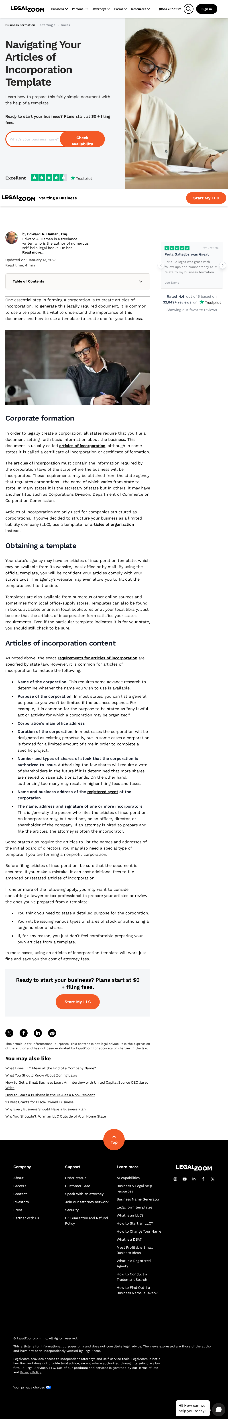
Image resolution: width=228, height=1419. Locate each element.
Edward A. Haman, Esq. (47, 234)
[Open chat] (218, 1409)
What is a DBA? (129, 1239)
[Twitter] (212, 1179)
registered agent (102, 791)
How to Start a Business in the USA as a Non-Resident (50, 1095)
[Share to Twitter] (9, 1033)
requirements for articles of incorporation (97, 658)
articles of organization (112, 524)
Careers (19, 1186)
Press (17, 1210)
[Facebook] (203, 1179)
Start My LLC (78, 1001)
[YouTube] (184, 1179)
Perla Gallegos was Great (187, 254)
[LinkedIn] (194, 1179)
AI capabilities (128, 1178)
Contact (20, 1194)
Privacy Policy (30, 1372)
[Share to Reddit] (52, 1033)
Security (72, 1210)
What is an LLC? (130, 1215)
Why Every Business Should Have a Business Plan (45, 1109)
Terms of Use (148, 1368)
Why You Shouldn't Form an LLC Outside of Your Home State (55, 1116)
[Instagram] (175, 1179)
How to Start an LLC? (135, 1223)
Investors (20, 1202)
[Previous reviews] (161, 265)
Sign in (207, 9)
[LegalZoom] (194, 1169)
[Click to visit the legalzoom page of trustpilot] (61, 178)
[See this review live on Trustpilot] (177, 248)
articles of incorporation (82, 445)
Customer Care (77, 1186)
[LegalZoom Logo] (27, 9)
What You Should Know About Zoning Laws (41, 1075)
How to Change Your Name (139, 1231)
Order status (75, 1178)
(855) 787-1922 (170, 9)
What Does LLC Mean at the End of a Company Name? (50, 1068)
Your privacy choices (29, 1387)
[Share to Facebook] (24, 1033)
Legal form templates (134, 1207)
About (18, 1178)
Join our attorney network (87, 1202)
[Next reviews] (222, 265)
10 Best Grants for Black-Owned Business (39, 1102)
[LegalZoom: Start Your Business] (18, 198)
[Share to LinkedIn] (38, 1033)
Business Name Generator (138, 1199)
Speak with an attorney (84, 1194)
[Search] (188, 9)
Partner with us (26, 1218)
